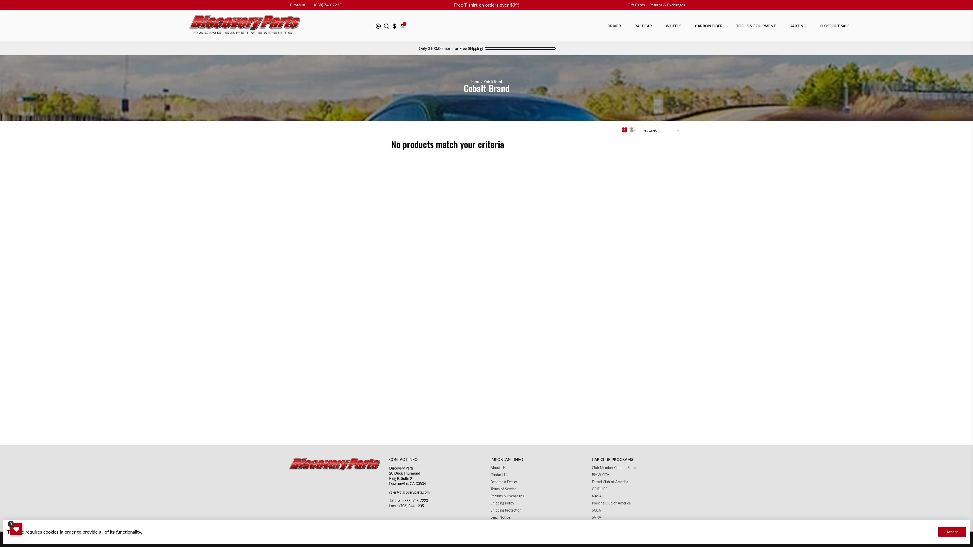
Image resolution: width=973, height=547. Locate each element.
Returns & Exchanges (667, 5)
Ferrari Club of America (610, 482)
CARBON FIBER (709, 26)
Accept (952, 532)
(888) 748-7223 (328, 5)
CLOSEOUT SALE (835, 26)
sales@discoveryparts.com (409, 492)
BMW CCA (600, 475)
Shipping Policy (502, 503)
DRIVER (614, 26)
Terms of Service (503, 489)
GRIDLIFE (599, 489)
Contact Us (499, 475)
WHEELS (673, 26)
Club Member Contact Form (614, 468)
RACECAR (643, 26)
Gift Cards (636, 5)
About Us (498, 468)
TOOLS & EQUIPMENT (756, 26)
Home (475, 82)
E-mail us (298, 5)
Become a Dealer (504, 482)
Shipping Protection (506, 510)
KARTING (798, 26)
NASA (597, 496)
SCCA (596, 510)
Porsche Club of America (611, 503)
